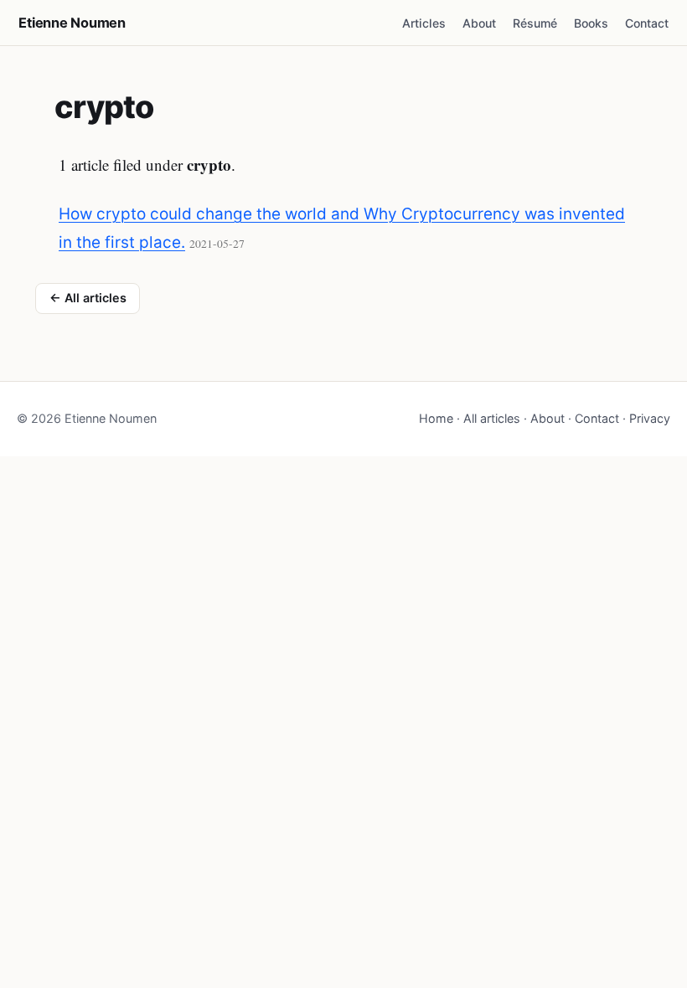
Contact (647, 23)
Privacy (649, 418)
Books (591, 23)
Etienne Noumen (72, 22)
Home (436, 418)
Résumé (535, 23)
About (479, 23)
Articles (424, 23)
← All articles (88, 298)
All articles (491, 418)
